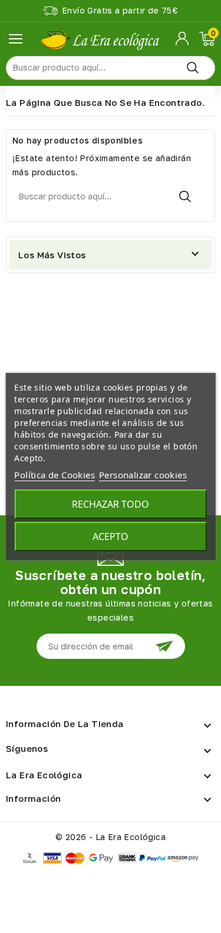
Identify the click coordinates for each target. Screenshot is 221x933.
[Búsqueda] (192, 67)
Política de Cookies (54, 475)
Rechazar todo (110, 504)
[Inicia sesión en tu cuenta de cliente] (183, 39)
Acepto (110, 536)
